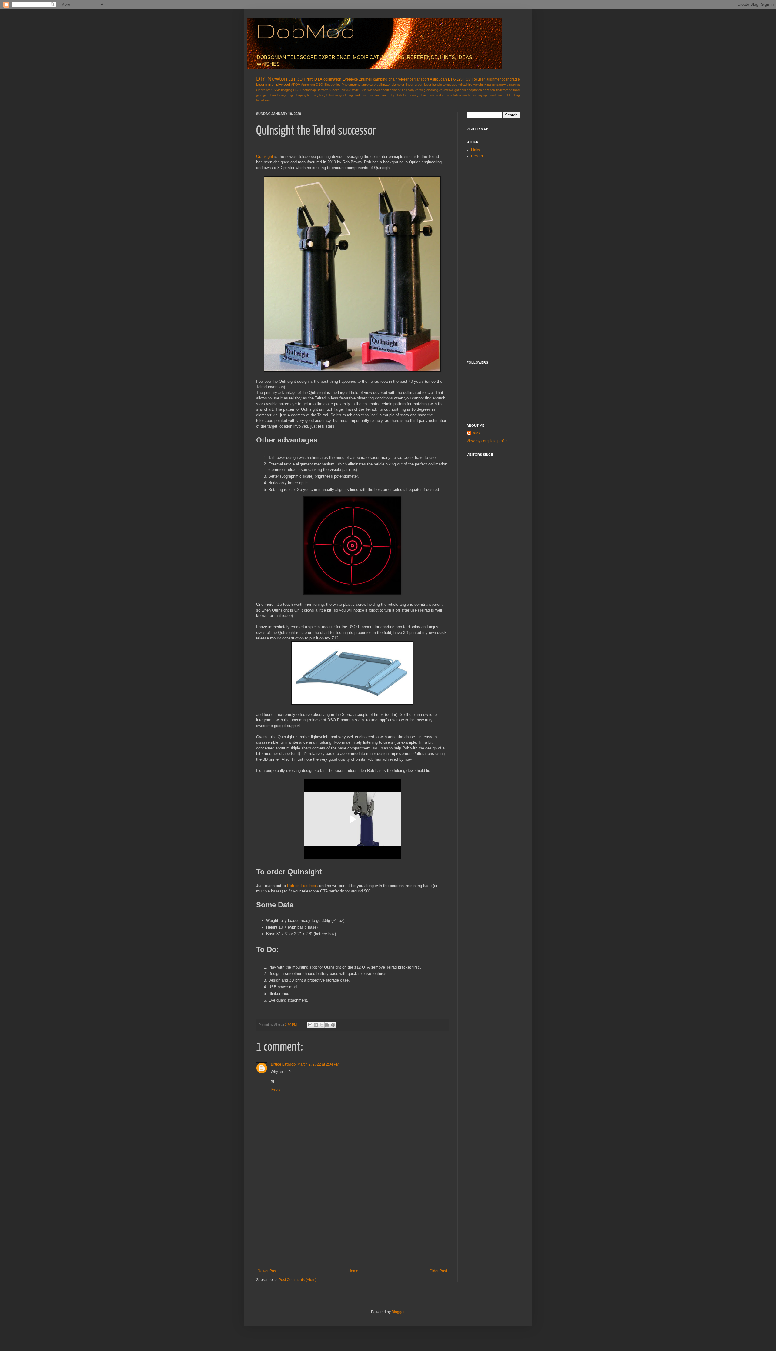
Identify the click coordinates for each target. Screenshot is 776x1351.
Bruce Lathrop (283, 1064)
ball (404, 90)
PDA (296, 90)
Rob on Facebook (302, 885)
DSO (319, 84)
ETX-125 (455, 79)
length (323, 95)
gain (259, 95)
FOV (467, 79)
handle (437, 84)
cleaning (432, 90)
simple (466, 95)
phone (424, 95)
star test (502, 95)
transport (421, 79)
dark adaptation (471, 90)
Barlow (501, 84)
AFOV (295, 84)
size (474, 95)
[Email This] (310, 1025)
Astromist (308, 84)
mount (384, 95)
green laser (423, 84)
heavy (281, 95)
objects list (397, 95)
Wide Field (359, 90)
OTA (318, 79)
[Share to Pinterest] (333, 1025)
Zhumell (365, 79)
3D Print (305, 79)
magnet (340, 95)
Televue (345, 90)
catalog (420, 90)
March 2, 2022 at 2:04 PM (318, 1064)
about (385, 90)
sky (480, 95)
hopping (313, 95)
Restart (477, 156)
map (366, 95)
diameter (398, 84)
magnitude (354, 95)
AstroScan (438, 79)
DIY (261, 78)
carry (411, 90)
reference (405, 79)
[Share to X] (322, 1025)
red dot (441, 95)
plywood (283, 84)
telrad (462, 84)
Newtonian (281, 78)
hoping (301, 95)
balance (395, 90)
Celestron (513, 84)
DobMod (305, 30)
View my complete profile (487, 441)
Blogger (398, 1312)
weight (478, 84)
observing (412, 95)
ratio (433, 95)
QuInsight (264, 156)
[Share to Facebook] (327, 1025)
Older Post (438, 1271)
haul (273, 95)
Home (353, 1271)
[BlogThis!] (316, 1025)
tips (470, 84)
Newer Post (267, 1271)
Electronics (332, 84)
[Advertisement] (352, 1223)
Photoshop (308, 90)
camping (380, 79)
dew (486, 90)
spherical (489, 95)
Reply (275, 1089)
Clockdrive (263, 90)
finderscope (504, 90)
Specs (334, 90)
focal (516, 90)
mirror (270, 84)
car (506, 79)
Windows (373, 90)
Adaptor (489, 84)
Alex (476, 433)
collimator (384, 84)
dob (492, 90)
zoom (268, 100)
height (291, 95)
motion (374, 95)
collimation (332, 79)
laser (260, 84)
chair (393, 79)
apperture (368, 84)
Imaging (286, 90)
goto (266, 95)
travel (260, 100)
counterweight (449, 90)
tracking (514, 95)
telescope (450, 84)
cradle (515, 79)
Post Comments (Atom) (297, 1280)
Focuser (478, 79)
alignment (494, 79)
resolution (454, 95)
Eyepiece (350, 79)
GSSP (275, 90)
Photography (351, 84)
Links (475, 150)
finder (409, 84)
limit (331, 95)
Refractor (323, 90)
